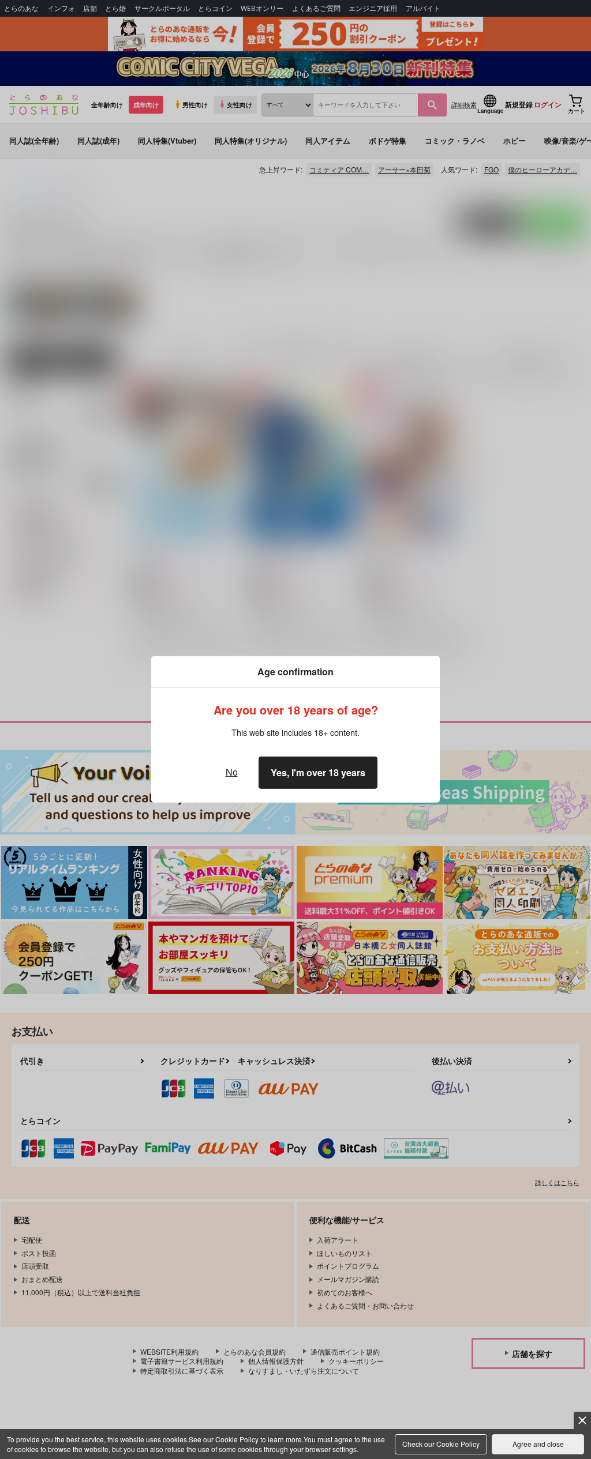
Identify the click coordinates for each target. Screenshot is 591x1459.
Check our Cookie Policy (441, 1444)
